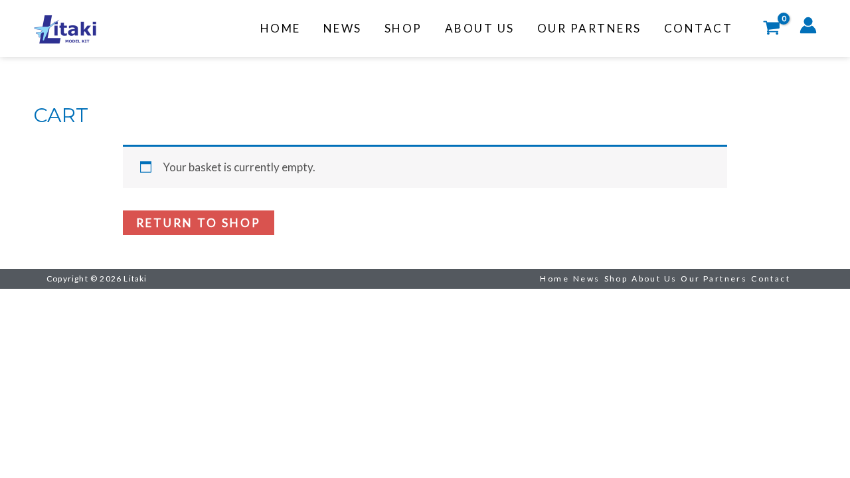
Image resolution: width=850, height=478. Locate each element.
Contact (698, 28)
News (342, 28)
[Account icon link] (808, 25)
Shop (403, 28)
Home (280, 28)
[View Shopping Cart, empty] (771, 29)
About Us (480, 28)
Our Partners (589, 28)
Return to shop (198, 223)
